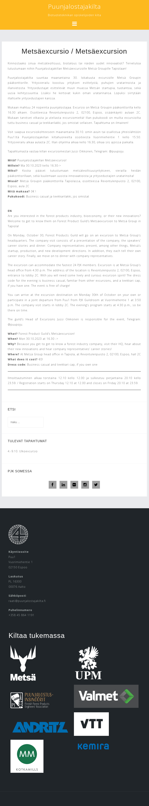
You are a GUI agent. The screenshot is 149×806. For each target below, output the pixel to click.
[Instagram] (85, 485)
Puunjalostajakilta (74, 6)
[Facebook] (52, 485)
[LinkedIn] (63, 485)
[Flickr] (74, 485)
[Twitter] (96, 485)
